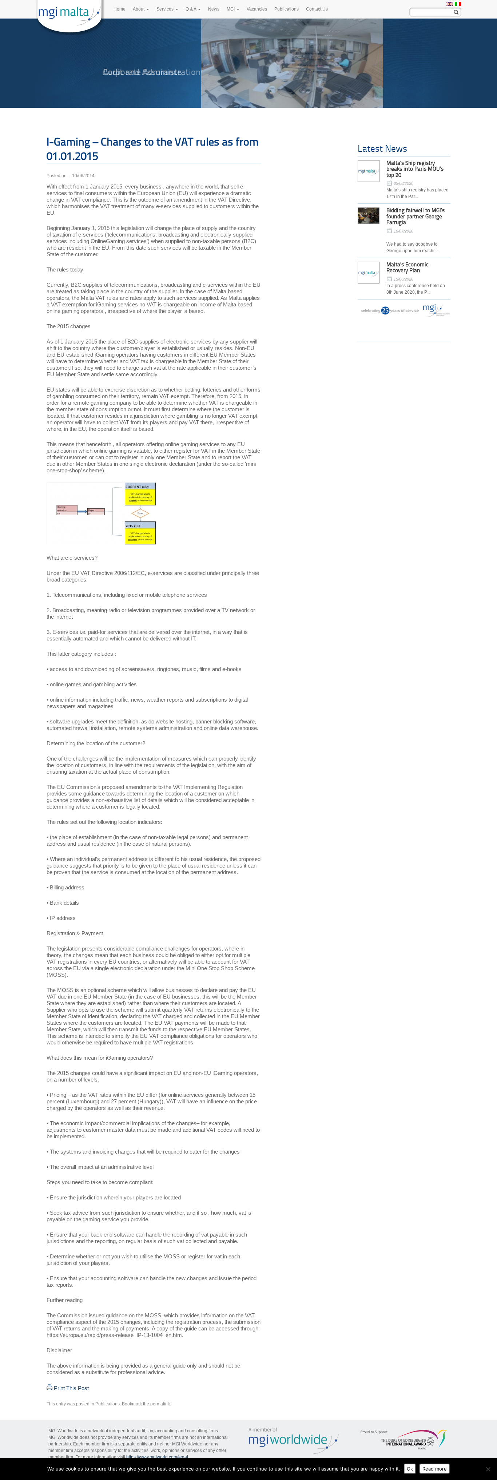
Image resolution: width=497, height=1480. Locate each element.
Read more (434, 1469)
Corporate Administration (152, 72)
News (213, 9)
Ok (410, 1469)
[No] (488, 1469)
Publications (286, 9)
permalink (160, 1403)
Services (165, 9)
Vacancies (257, 9)
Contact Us (317, 9)
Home (120, 9)
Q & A (191, 9)
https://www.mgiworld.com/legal (157, 1457)
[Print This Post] (49, 1388)
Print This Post (71, 1388)
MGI (231, 9)
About (139, 9)
